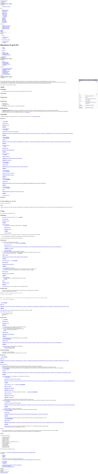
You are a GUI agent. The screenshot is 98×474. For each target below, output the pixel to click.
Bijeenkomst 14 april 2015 (89, 105)
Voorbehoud (4, 463)
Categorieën (2, 453)
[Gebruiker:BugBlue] (0, 302)
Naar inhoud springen (3, 0)
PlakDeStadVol (4, 111)
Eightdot (10, 264)
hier (12, 84)
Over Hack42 (4, 462)
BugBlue (36, 142)
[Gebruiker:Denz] (2, 154)
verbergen (10, 3)
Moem (37, 133)
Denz (12, 158)
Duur (5, 283)
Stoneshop (24, 183)
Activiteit (3, 455)
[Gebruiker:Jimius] (2, 121)
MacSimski (32, 342)
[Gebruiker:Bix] (2, 146)
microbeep (34, 116)
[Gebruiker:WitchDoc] (2, 187)
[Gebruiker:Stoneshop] (2, 179)
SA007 (15, 166)
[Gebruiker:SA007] (2, 162)
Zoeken (2, 33)
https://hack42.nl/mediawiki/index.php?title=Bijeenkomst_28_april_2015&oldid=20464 (21, 452)
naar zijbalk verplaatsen (4, 3)
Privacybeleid (4, 461)
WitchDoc (13, 191)
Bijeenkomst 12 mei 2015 (89, 107)
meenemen (38, 116)
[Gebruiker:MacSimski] (2, 338)
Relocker (8, 175)
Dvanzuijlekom (32, 247)
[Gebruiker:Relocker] (2, 171)
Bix (8, 150)
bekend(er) (28, 112)
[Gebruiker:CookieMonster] (26, 391)
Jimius (5, 125)
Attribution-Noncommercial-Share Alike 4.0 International (23, 459)
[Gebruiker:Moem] (2, 129)
